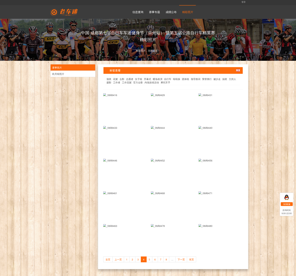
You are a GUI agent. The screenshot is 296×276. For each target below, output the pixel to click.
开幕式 (147, 79)
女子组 (138, 79)
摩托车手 (165, 82)
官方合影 (138, 82)
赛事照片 (57, 67)
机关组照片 (58, 74)
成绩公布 (171, 12)
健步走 (217, 79)
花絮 (115, 79)
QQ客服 (286, 204)
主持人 (232, 79)
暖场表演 (157, 79)
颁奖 (109, 79)
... (172, 259)
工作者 (116, 82)
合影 (122, 79)
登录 (243, 1)
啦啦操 (176, 79)
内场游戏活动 (152, 82)
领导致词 (195, 79)
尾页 (191, 259)
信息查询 (137, 12)
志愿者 (129, 79)
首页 (108, 259)
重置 (238, 70)
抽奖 (224, 79)
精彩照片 (187, 12)
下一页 (181, 259)
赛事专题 (154, 12)
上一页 (118, 259)
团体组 (185, 79)
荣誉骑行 (207, 79)
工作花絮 (127, 82)
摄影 (109, 82)
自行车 (167, 79)
